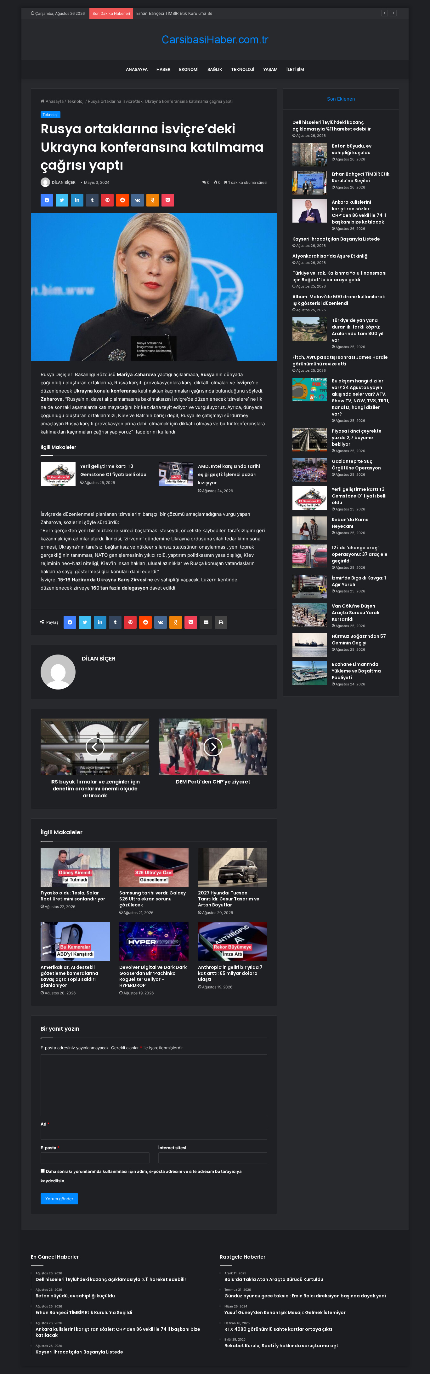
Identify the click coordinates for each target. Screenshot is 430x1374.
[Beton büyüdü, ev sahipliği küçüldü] (309, 154)
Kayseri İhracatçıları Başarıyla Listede (336, 239)
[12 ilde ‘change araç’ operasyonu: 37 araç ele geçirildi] (309, 556)
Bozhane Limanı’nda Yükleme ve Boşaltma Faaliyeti (356, 671)
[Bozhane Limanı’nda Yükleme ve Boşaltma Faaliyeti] (309, 673)
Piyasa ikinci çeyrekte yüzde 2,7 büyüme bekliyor (357, 437)
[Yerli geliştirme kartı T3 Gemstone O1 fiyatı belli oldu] (58, 474)
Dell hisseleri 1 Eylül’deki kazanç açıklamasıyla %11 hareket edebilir (331, 125)
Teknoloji (242, 69)
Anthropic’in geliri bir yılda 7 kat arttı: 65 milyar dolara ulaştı (230, 973)
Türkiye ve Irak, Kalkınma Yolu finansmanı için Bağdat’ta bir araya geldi (339, 276)
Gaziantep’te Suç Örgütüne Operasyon (356, 464)
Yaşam (270, 69)
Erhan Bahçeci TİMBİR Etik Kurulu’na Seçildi (178, 13)
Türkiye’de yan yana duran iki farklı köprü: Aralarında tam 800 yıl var (357, 330)
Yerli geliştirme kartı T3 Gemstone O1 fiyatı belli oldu (359, 496)
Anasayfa (137, 69)
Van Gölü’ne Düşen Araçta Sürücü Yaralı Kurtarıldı (355, 612)
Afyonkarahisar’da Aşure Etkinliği (330, 256)
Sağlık (214, 69)
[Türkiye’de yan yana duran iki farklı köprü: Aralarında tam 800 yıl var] (309, 329)
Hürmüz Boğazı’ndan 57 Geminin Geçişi (359, 639)
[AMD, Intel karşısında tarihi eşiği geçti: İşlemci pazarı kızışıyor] (176, 474)
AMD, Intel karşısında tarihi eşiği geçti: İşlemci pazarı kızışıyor (229, 474)
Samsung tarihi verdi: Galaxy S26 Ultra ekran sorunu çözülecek (152, 899)
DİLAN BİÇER (64, 182)
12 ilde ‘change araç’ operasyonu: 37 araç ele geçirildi (360, 554)
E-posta (50, 1147)
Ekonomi (189, 69)
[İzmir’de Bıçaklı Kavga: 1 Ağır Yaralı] (309, 586)
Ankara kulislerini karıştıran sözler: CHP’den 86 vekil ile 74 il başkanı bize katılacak (359, 212)
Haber (163, 69)
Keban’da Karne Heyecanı (350, 522)
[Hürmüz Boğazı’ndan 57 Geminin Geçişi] (309, 645)
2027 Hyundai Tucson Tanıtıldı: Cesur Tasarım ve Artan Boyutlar (228, 899)
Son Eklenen (341, 99)
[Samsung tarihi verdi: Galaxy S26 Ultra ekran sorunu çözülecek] (154, 867)
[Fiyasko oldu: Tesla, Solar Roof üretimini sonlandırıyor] (75, 867)
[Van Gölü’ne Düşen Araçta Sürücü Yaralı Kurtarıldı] (309, 614)
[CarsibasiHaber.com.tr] (215, 39)
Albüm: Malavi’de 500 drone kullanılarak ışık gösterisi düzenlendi (338, 300)
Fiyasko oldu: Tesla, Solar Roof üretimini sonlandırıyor (73, 896)
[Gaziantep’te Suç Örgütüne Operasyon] (309, 470)
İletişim (295, 69)
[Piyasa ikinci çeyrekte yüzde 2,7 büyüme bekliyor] (309, 439)
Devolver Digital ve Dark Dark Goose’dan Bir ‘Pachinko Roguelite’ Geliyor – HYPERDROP (153, 976)
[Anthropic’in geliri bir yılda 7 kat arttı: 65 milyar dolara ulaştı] (232, 941)
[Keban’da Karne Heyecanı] (309, 528)
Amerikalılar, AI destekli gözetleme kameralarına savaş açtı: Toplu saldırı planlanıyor (69, 976)
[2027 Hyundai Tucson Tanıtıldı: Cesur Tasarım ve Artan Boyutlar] (232, 867)
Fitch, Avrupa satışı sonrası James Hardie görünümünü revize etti (340, 360)
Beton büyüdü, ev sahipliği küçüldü (351, 149)
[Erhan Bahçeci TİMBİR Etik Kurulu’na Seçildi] (309, 183)
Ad (45, 1124)
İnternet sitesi (172, 1147)
